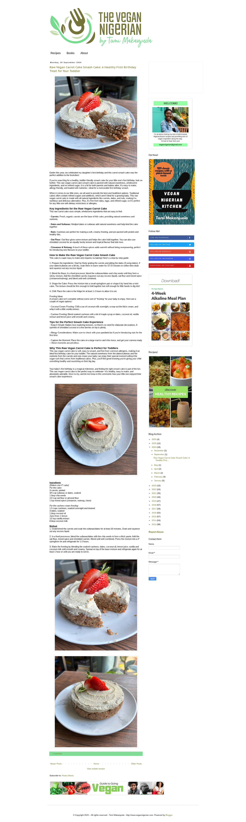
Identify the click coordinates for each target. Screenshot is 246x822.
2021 (154, 493)
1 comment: (58, 754)
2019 (154, 501)
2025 (154, 443)
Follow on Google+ (160, 251)
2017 (154, 509)
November (159, 450)
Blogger (169, 815)
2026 (154, 439)
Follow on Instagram (161, 258)
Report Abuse (156, 532)
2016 (154, 513)
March (157, 473)
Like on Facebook (159, 237)
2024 (154, 447)
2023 (154, 485)
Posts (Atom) (68, 775)
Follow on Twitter (160, 244)
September (159, 454)
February (158, 477)
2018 (154, 505)
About (84, 53)
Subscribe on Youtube (162, 265)
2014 (154, 520)
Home (96, 764)
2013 (154, 524)
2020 (154, 497)
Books (70, 53)
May (156, 465)
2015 (154, 516)
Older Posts (136, 764)
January (158, 480)
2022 (154, 489)
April (156, 469)
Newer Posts (56, 764)
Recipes (56, 53)
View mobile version (96, 769)
